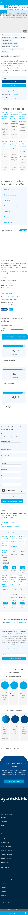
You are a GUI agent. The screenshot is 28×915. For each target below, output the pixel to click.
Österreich (6, 290)
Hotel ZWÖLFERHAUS (14, 546)
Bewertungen (24, 13)
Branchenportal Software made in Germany (10, 910)
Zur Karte (4, 520)
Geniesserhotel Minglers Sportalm (14, 123)
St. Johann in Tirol (8, 285)
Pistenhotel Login (6, 902)
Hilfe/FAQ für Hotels (6, 846)
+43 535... (8, 94)
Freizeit (6, 217)
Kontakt (11, 309)
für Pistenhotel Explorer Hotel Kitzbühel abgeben (4, 697)
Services (7, 200)
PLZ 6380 (10, 283)
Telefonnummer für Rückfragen (9, 482)
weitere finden (13, 693)
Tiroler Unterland (5, 299)
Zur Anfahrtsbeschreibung (8, 522)
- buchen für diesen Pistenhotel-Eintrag (24, 729)
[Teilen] (22, 913)
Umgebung (8, 222)
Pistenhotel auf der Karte (9, 91)
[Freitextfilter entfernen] (21, 2)
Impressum (3, 870)
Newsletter (3, 895)
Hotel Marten (22, 121)
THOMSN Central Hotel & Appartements (23, 151)
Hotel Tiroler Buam (22, 588)
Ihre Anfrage (4, 455)
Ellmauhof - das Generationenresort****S (22, 546)
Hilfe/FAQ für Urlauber (6, 850)
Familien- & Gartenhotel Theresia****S (5, 586)
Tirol (9, 287)
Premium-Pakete (5, 862)
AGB (2, 875)
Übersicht (3, 13)
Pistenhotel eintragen (6, 858)
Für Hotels (3, 817)
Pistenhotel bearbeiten (6, 854)
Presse (2, 825)
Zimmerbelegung (5, 441)
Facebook (3, 887)
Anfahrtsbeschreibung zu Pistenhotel (12, 90)
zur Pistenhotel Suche (1, 6)
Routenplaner (24, 230)
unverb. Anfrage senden (15, 86)
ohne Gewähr (11, 622)
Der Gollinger (14, 149)
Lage (10, 13)
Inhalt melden (22, 622)
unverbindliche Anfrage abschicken (12, 501)
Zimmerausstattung (10, 206)
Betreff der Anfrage (6, 449)
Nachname (4, 469)
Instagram (3, 891)
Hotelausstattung (10, 195)
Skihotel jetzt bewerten (15, 337)
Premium (24, 110)
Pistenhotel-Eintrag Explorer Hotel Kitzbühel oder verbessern (5, 732)
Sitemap (3, 838)
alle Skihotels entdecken (14, 781)
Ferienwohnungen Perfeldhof (5, 557)
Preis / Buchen (14, 82)
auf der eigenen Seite (14, 729)
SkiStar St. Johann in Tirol (13, 296)
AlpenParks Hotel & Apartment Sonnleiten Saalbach (14, 589)
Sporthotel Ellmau (5, 124)
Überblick (7, 189)
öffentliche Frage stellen (15, 658)
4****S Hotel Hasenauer (5, 150)
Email (3, 475)
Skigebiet (7, 211)
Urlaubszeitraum (5, 433)
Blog (2, 833)
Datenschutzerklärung (8, 496)
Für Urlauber (4, 821)
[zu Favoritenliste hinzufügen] (2, 16)
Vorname (3, 463)
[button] (14, 23)
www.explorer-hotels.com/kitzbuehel (12, 98)
